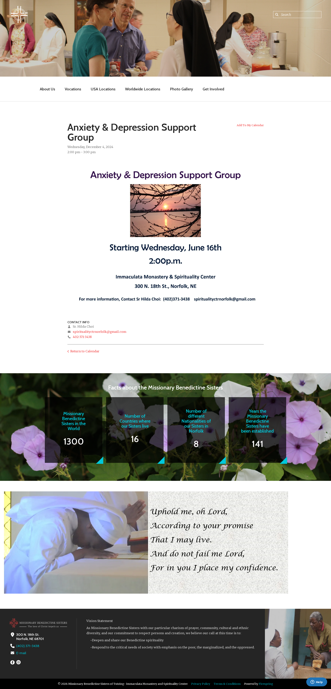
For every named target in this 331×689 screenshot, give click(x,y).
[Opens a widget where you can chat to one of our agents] (316, 682)
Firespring (266, 684)
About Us (47, 89)
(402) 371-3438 (27, 646)
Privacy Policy (200, 684)
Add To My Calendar (250, 125)
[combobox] (297, 14)
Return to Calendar (84, 351)
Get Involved (213, 89)
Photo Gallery (181, 89)
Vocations (73, 89)
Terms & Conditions (227, 684)
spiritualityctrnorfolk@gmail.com (99, 332)
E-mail (21, 653)
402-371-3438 (82, 337)
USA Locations (103, 89)
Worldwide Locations (142, 89)
